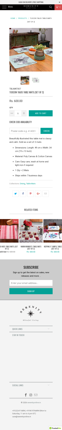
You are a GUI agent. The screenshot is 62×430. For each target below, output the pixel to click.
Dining (22, 183)
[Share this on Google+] (38, 193)
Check (47, 130)
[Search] (50, 7)
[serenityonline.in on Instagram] (31, 395)
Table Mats (30, 183)
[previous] (12, 50)
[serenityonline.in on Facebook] (26, 395)
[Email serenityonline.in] (36, 395)
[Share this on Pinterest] (30, 193)
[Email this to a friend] (46, 193)
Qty (11, 107)
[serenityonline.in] (31, 7)
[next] (50, 50)
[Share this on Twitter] (15, 193)
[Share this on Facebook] (23, 193)
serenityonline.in (34, 402)
